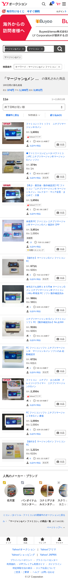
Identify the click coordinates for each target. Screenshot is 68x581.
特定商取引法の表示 (22, 568)
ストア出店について (45, 568)
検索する (59, 48)
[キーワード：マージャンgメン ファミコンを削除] (59, 67)
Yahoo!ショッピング (23, 554)
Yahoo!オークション (23, 549)
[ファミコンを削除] (41, 48)
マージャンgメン (12, 57)
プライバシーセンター (47, 560)
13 (31, 242)
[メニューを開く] (64, 4)
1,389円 (23, 90)
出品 (62, 144)
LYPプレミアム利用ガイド (32, 564)
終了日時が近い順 (15, 107)
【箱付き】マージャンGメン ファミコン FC (45, 259)
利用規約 (11, 564)
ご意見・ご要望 (21, 572)
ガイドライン (54, 564)
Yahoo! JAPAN (48, 554)
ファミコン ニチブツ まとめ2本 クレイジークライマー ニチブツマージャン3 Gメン (45, 383)
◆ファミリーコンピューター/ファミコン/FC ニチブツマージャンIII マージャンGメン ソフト (45, 156)
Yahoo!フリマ (48, 549)
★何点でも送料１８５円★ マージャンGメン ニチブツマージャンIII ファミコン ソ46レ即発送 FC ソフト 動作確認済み (45, 290)
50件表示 (32, 115)
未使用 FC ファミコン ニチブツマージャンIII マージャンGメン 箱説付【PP (45, 223)
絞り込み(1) (56, 115)
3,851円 (37, 90)
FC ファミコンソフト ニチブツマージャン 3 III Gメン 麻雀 (45, 414)
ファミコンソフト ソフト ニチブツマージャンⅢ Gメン (46, 125)
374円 (10, 90)
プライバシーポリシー (21, 560)
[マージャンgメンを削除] (23, 48)
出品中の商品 (35, 146)
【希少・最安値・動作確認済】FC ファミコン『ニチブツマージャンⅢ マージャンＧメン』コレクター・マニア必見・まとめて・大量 (46, 190)
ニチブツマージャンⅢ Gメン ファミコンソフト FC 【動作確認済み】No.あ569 (46, 320)
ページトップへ (54, 527)
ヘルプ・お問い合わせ (43, 572)
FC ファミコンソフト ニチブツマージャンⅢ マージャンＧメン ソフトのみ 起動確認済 (45, 351)
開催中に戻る (12, 115)
